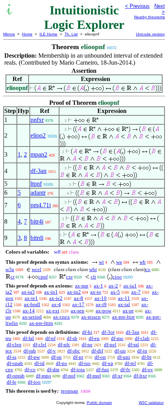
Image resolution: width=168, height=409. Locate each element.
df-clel (39, 344)
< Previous (137, 6)
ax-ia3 (28, 292)
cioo (117, 277)
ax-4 (56, 304)
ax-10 (101, 298)
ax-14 (29, 311)
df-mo (117, 338)
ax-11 (124, 298)
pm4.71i (40, 205)
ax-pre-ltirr (123, 317)
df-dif (97, 351)
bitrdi (36, 237)
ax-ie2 (56, 298)
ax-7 (136, 292)
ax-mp (81, 286)
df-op (100, 357)
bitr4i (36, 221)
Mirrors (9, 34)
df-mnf (94, 376)
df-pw (34, 357)
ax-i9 (101, 304)
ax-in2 (74, 292)
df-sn (56, 357)
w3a (9, 269)
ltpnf (36, 183)
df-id (39, 363)
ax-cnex (61, 317)
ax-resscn (91, 317)
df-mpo (43, 376)
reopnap (69, 391)
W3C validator (151, 402)
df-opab (15, 363)
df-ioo (34, 382)
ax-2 (113, 286)
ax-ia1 (130, 286)
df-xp (107, 363)
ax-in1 (51, 292)
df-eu (94, 338)
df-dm (53, 369)
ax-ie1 (31, 298)
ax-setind (32, 317)
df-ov (147, 369)
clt (93, 277)
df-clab (142, 338)
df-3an (38, 170)
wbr (93, 269)
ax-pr (128, 311)
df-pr (78, 357)
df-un (120, 351)
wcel (36, 269)
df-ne (87, 344)
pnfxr (37, 119)
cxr (69, 277)
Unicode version (150, 34)
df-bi (87, 332)
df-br (146, 357)
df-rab (29, 351)
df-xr (117, 376)
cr (12, 277)
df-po (61, 363)
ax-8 (78, 298)
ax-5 (115, 292)
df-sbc (73, 351)
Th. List (71, 34)
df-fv (125, 369)
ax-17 (78, 304)
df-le (11, 382)
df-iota (78, 369)
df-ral (133, 344)
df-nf (50, 338)
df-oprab (16, 376)
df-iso (85, 363)
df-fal (28, 338)
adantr (38, 192)
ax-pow (103, 311)
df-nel (110, 344)
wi (101, 262)
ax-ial (124, 304)
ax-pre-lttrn (41, 323)
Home (27, 34)
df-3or (108, 332)
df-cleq (14, 344)
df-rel (130, 363)
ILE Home (48, 34)
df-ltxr (140, 376)
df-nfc (64, 344)
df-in (142, 351)
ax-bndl (32, 304)
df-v (51, 351)
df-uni (123, 357)
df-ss (11, 357)
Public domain (99, 402)
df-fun (102, 369)
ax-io (95, 292)
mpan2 (38, 154)
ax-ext (52, 311)
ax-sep (77, 311)
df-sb (72, 338)
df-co (30, 369)
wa (119, 262)
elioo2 (38, 135)
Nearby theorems (149, 17)
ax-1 (98, 286)
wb (142, 262)
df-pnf (69, 376)
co (147, 269)
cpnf (43, 277)
